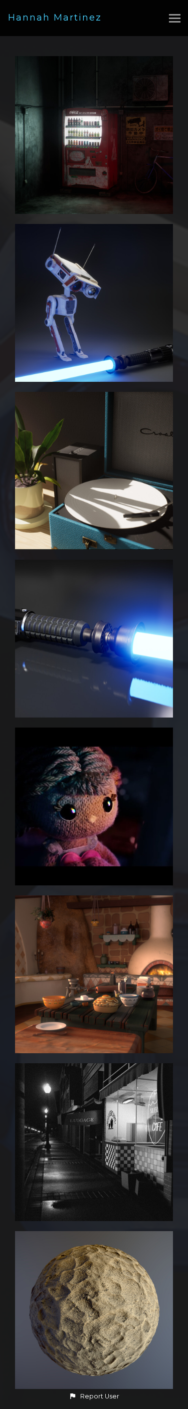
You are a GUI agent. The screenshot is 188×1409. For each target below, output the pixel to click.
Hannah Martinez (55, 17)
